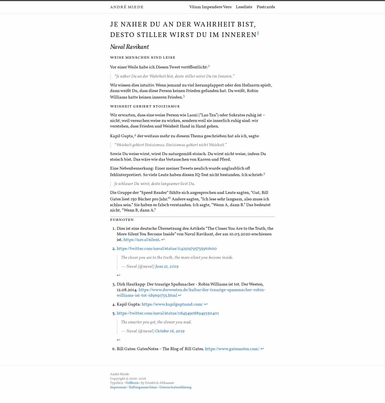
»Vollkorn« (132, 383)
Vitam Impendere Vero (210, 7)
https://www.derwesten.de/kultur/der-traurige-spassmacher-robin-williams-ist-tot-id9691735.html (191, 292)
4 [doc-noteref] (135, 134)
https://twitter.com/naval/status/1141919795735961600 (167, 249)
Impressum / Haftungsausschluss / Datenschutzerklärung (151, 387)
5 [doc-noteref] (264, 173)
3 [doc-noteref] (184, 96)
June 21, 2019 (167, 266)
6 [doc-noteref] (170, 197)
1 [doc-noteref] (258, 33)
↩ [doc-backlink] (163, 240)
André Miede (126, 7)
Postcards (266, 7)
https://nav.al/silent (141, 240)
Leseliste (244, 7)
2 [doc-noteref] (209, 66)
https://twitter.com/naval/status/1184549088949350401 (168, 313)
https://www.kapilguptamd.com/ (172, 304)
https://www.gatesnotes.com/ (232, 349)
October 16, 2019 (170, 331)
